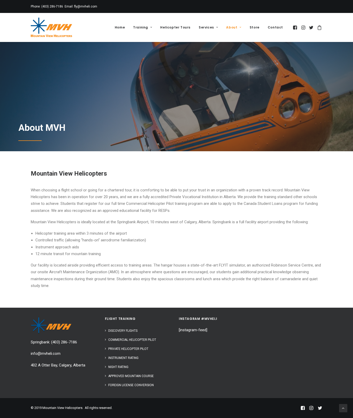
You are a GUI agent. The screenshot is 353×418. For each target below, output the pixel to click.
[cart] (318, 27)
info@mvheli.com (45, 353)
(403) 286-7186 (52, 6)
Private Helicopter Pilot (128, 349)
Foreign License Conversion (131, 385)
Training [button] (140, 27)
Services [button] (206, 27)
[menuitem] (119, 27)
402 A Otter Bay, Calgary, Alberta (58, 365)
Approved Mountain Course (131, 376)
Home (120, 27)
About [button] (231, 27)
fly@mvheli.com (85, 6)
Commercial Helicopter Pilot (132, 340)
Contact (275, 27)
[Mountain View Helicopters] (51, 27)
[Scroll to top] (343, 408)
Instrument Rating (123, 358)
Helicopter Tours (175, 27)
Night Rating (118, 367)
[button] (295, 27)
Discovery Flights (122, 331)
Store (254, 27)
